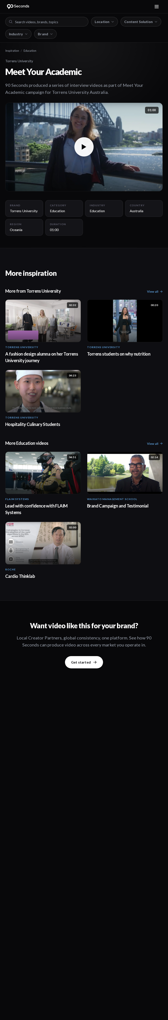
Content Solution (138, 22)
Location (102, 22)
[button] (84, 147)
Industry (16, 34)
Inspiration (12, 50)
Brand (43, 34)
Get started (81, 662)
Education (30, 50)
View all (152, 291)
